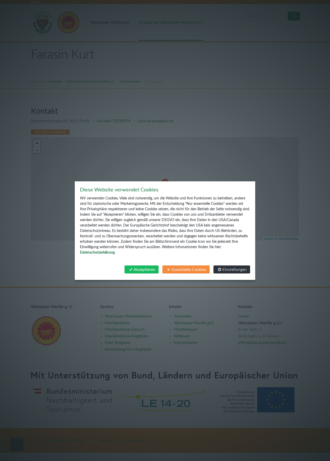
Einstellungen (234, 270)
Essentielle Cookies (189, 270)
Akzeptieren (144, 270)
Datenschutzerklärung (97, 252)
